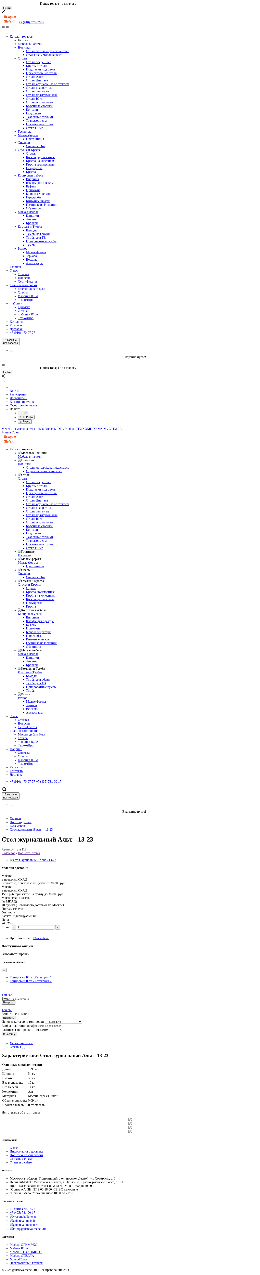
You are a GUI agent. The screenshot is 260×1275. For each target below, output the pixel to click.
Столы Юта (34, 98)
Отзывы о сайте (21, 1162)
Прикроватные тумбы (41, 241)
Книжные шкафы (38, 201)
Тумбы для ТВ (36, 237)
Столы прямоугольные (41, 95)
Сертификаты (27, 281)
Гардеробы (33, 197)
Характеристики (21, 1043)
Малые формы (28, 135)
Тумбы (30, 245)
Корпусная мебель (30, 175)
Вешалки (32, 259)
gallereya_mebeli (24, 1220)
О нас (14, 270)
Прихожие (33, 190)
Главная (15, 267)
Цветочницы (35, 139)
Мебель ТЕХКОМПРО (81, 428)
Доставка (16, 329)
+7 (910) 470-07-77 (22, 1209)
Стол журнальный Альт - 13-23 (31, 829)
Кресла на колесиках (40, 160)
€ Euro (23, 413)
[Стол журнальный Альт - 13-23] (33, 860)
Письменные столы (39, 124)
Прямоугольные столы (41, 73)
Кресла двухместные (40, 157)
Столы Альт (34, 76)
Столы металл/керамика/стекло (47, 51)
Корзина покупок (22, 401)
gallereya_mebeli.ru (25, 1224)
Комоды (31, 230)
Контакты (16, 325)
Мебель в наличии (30, 43)
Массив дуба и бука (31, 288)
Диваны (31, 219)
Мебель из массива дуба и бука (23, 428)
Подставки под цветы (41, 69)
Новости (24, 277)
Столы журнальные (39, 102)
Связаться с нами (22, 1158)
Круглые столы (36, 65)
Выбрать (8, 1002)
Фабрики (16, 303)
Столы (22, 58)
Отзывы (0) (17, 1047)
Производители (20, 822)
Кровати (32, 223)
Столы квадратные (39, 87)
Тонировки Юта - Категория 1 (31, 977)
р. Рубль (25, 421)
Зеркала (31, 256)
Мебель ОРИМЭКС (23, 1244)
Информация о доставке (26, 1151)
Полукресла (34, 168)
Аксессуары (34, 263)
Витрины (32, 179)
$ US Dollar (26, 417)
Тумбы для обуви (38, 234)
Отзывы (23, 274)
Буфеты (31, 186)
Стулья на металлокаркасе (44, 54)
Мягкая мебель (28, 212)
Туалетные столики (39, 117)
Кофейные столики (39, 106)
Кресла (31, 171)
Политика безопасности (26, 1155)
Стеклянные (34, 128)
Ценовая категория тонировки (23, 1021)
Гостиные (24, 131)
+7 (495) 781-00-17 (22, 1212)
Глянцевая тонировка (16, 1029)
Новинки (24, 47)
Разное (22, 248)
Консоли (32, 109)
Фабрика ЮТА (28, 296)
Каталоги (16, 321)
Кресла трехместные (40, 164)
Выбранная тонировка (17, 1025)
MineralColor (10, 432)
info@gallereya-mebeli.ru (29, 1229)
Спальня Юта (35, 146)
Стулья (31, 153)
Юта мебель (18, 826)
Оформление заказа (23, 405)
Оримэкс (24, 307)
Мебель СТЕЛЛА (110, 428)
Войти (14, 390)
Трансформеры (36, 120)
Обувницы (33, 208)
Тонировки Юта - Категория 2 (31, 981)
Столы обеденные (38, 62)
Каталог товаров (21, 36)
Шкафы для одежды (40, 182)
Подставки (33, 113)
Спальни (24, 142)
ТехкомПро (26, 299)
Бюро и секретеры (38, 193)
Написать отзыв (29, 853)
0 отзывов (8, 853)
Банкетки (32, 215)
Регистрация (18, 394)
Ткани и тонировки (23, 285)
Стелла (23, 292)
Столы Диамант (37, 80)
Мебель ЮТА (54, 428)
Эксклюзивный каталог (26, 1263)
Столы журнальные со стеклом (47, 84)
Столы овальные (37, 91)
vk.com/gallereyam (25, 1216)
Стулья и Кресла (29, 150)
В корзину (9, 1034)
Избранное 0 (18, 398)
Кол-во (6, 927)
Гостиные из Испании (41, 204)
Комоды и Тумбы (30, 226)
